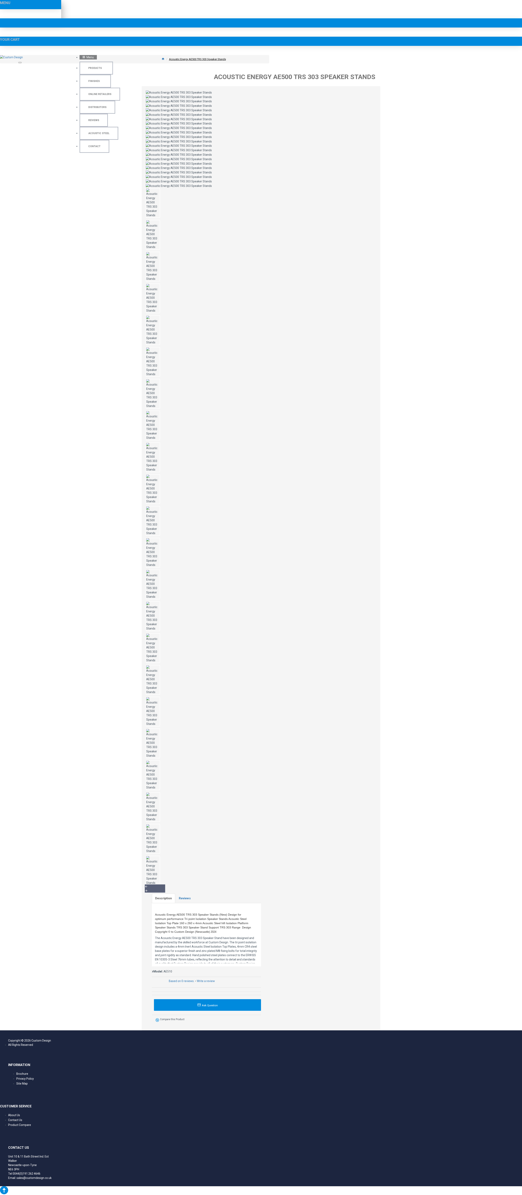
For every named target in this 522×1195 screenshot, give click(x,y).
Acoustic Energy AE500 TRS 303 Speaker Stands (197, 59)
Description (163, 898)
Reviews (185, 898)
